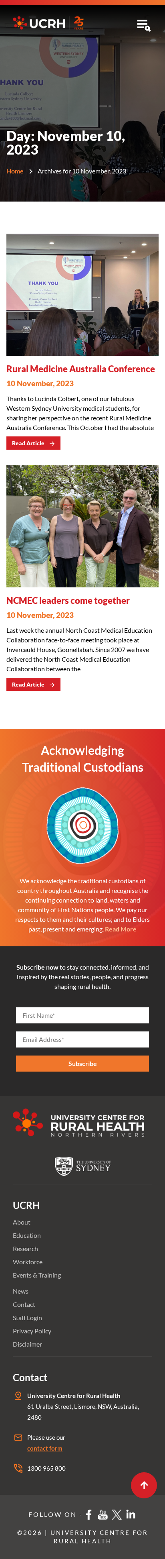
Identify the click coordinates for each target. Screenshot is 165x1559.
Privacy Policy (32, 1331)
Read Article (28, 443)
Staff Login (27, 1317)
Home (15, 171)
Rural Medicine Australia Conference (80, 368)
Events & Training (37, 1275)
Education (27, 1235)
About (21, 1222)
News (20, 1291)
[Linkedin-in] (131, 1514)
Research (25, 1248)
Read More (121, 929)
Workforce (27, 1262)
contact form (44, 1448)
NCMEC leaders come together (68, 600)
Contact (24, 1304)
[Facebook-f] (89, 1514)
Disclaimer (27, 1344)
